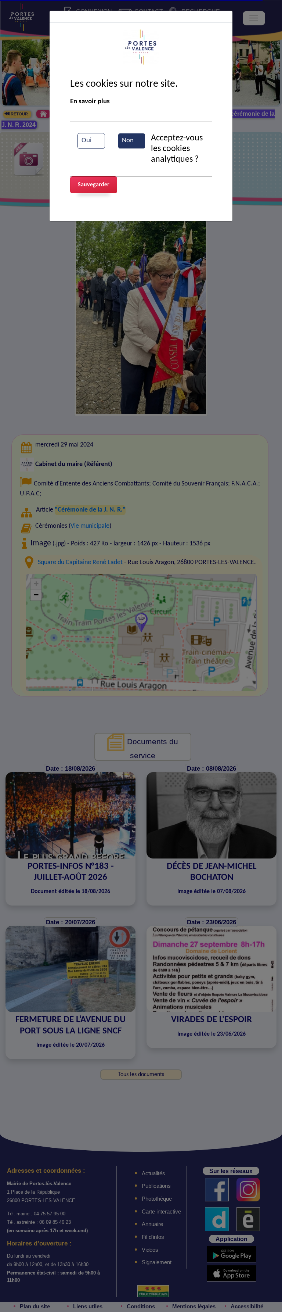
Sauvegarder (93, 185)
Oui (86, 140)
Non (128, 140)
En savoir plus (90, 101)
